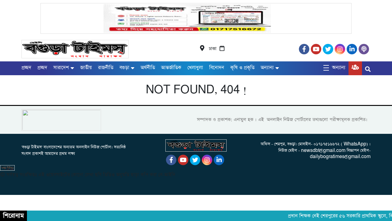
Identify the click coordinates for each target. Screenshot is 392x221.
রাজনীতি (105, 67)
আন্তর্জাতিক (171, 67)
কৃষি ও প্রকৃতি (242, 67)
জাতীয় (86, 67)
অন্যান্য (267, 67)
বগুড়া (124, 67)
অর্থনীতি (148, 67)
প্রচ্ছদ (26, 67)
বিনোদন (216, 67)
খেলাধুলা (195, 67)
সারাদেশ (61, 67)
